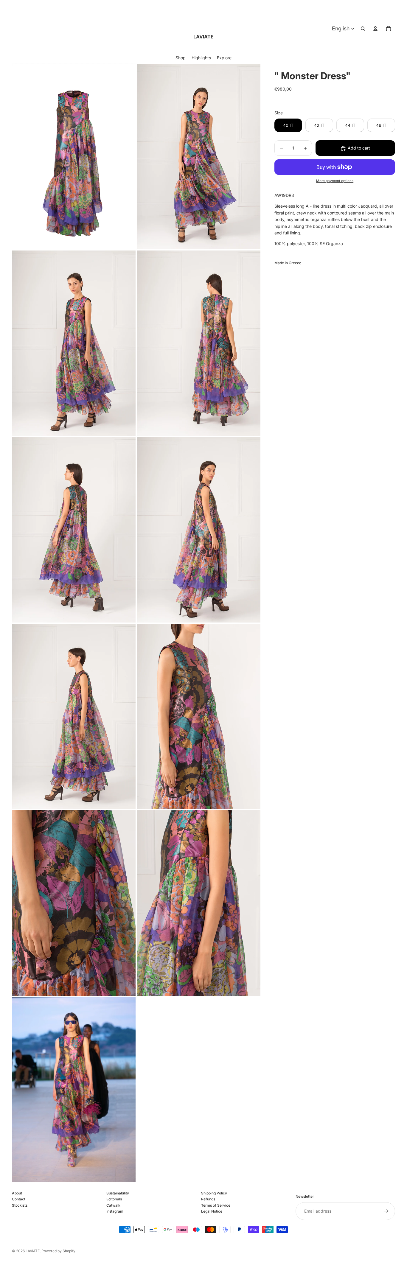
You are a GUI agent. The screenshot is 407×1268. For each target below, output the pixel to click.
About (17, 1193)
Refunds (208, 1199)
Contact (18, 1199)
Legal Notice (211, 1211)
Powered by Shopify (58, 1251)
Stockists (19, 1205)
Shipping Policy (214, 1193)
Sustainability (117, 1193)
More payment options (334, 181)
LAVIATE (33, 1251)
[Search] (362, 28)
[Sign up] (386, 1211)
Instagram (114, 1211)
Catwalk (113, 1205)
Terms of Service (215, 1205)
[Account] (375, 28)
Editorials (114, 1199)
